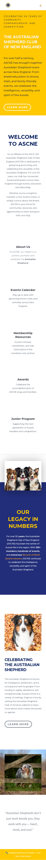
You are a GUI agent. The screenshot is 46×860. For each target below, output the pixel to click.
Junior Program (23, 419)
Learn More (17, 107)
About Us (23, 247)
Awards (23, 379)
